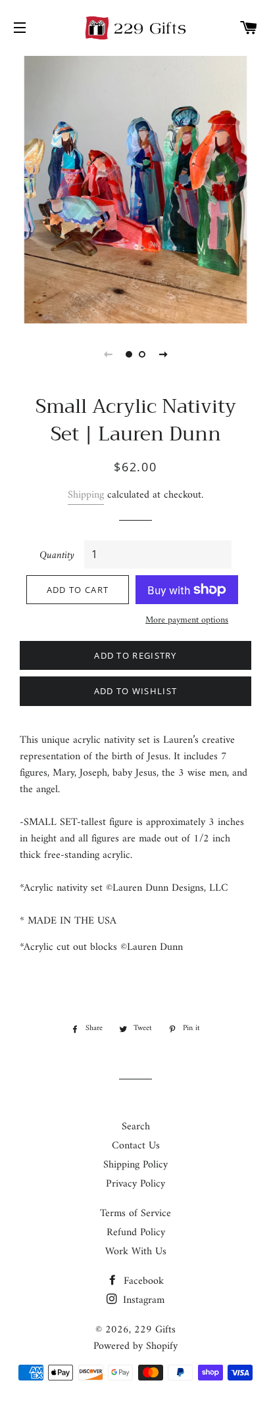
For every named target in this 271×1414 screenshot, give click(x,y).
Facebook (142, 1281)
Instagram (142, 1300)
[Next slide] (163, 354)
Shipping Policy (135, 1165)
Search (136, 1127)
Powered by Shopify (135, 1346)
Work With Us (135, 1251)
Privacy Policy (135, 1184)
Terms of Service (135, 1213)
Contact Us (136, 1146)
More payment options (186, 620)
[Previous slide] (107, 354)
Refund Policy (136, 1232)
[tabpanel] (135, 188)
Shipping (86, 495)
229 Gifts (155, 1330)
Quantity (56, 556)
